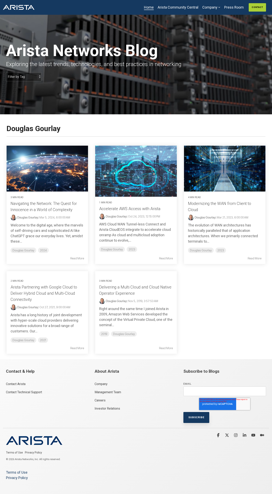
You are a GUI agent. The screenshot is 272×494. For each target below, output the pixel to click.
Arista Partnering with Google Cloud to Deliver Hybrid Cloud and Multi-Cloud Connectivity (44, 293)
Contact (257, 7)
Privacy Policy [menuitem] (33, 452)
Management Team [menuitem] (108, 392)
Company (209, 7)
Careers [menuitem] (100, 400)
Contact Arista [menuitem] (15, 384)
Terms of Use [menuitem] (14, 452)
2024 (43, 250)
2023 (132, 249)
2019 (104, 334)
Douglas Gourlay (27, 217)
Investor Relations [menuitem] (107, 408)
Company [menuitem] (101, 384)
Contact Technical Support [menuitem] (24, 392)
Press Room (234, 7)
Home (149, 7)
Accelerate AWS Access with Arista (129, 208)
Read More (77, 258)
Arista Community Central (178, 7)
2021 (43, 340)
